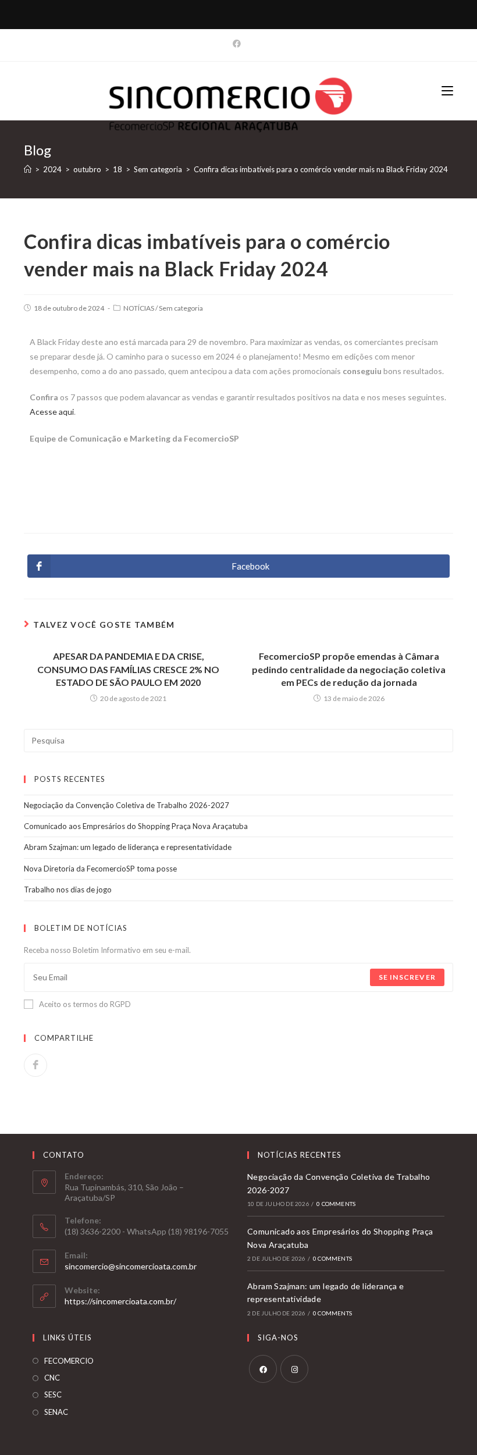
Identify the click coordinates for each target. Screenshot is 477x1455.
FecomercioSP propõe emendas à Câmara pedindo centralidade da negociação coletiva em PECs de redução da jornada (349, 669)
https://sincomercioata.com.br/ (120, 1301)
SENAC (56, 1412)
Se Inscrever (407, 977)
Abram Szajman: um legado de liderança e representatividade (128, 847)
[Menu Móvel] (447, 90)
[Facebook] (238, 43)
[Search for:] (238, 739)
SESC (53, 1394)
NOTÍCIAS (138, 308)
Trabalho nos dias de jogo (68, 889)
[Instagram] (294, 1369)
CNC (52, 1377)
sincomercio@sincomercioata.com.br (131, 1266)
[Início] (27, 169)
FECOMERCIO (69, 1360)
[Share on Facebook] (35, 1065)
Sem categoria (181, 308)
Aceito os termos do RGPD (85, 1004)
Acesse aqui (52, 412)
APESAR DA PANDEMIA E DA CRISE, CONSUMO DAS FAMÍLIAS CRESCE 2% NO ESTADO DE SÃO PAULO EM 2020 (128, 669)
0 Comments (335, 1203)
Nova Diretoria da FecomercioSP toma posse (100, 868)
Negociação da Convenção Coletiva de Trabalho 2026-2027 (126, 805)
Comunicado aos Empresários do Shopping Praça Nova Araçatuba (136, 826)
